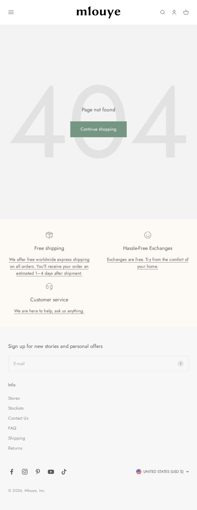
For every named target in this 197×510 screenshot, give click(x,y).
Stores (14, 398)
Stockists (16, 408)
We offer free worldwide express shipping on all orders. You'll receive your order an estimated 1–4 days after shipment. (49, 266)
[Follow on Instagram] (24, 471)
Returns (15, 448)
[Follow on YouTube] (50, 471)
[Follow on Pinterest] (37, 471)
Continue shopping (99, 129)
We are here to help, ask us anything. (49, 311)
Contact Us (18, 418)
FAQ (12, 428)
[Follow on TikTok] (64, 471)
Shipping (16, 438)
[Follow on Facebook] (11, 471)
